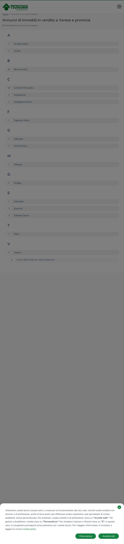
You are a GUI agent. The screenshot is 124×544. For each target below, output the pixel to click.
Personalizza (85, 536)
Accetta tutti (109, 536)
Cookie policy (29, 529)
